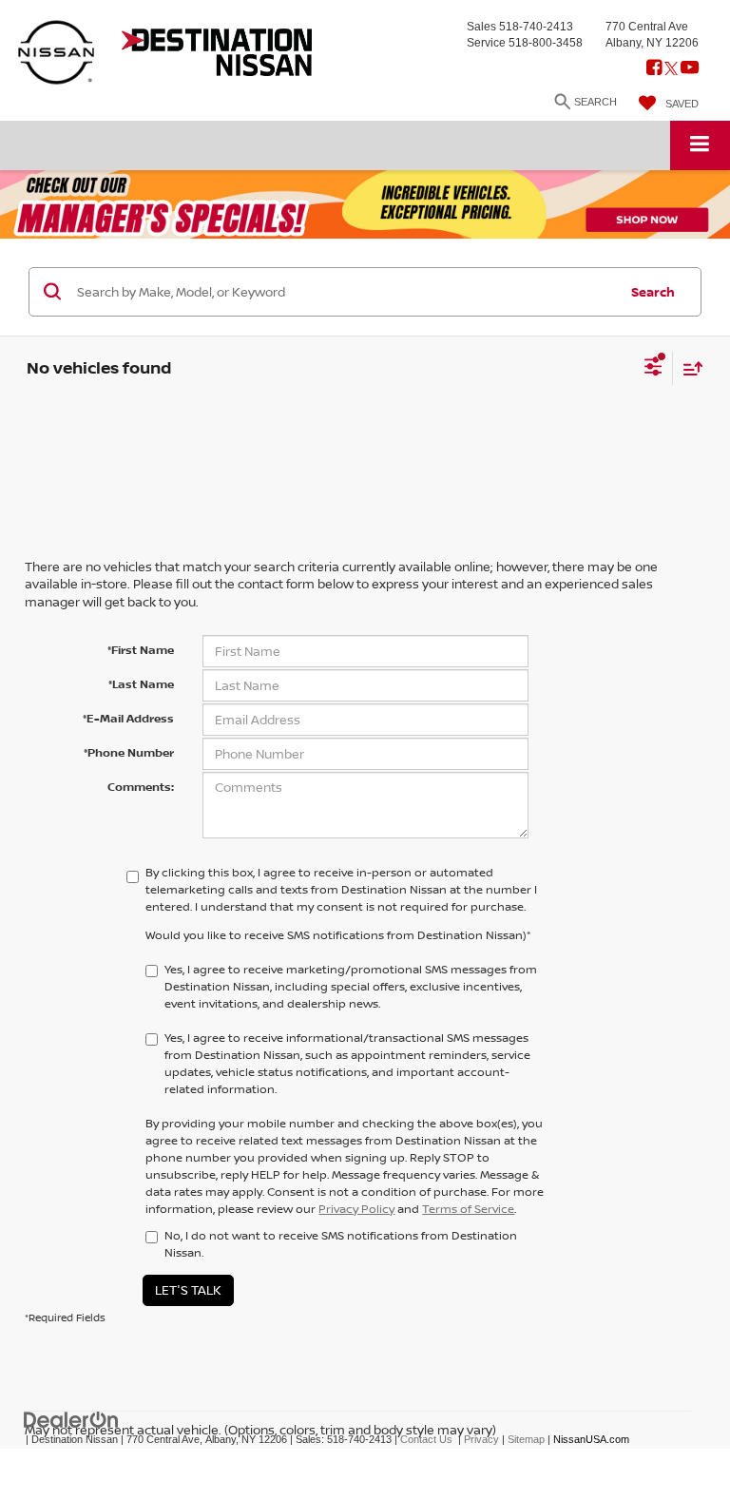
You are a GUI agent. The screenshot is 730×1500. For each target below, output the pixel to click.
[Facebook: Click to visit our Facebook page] (654, 69)
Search (653, 291)
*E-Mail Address (128, 718)
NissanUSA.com (591, 1439)
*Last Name (141, 684)
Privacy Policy (356, 1209)
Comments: (140, 787)
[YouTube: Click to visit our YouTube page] (690, 69)
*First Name (140, 650)
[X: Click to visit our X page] (671, 69)
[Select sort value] (688, 368)
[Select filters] (653, 369)
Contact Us (426, 1439)
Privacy (481, 1439)
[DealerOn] (71, 1419)
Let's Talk (188, 1289)
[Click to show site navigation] (700, 145)
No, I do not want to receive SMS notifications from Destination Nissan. (340, 1243)
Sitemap (526, 1439)
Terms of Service (468, 1209)
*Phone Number (129, 752)
